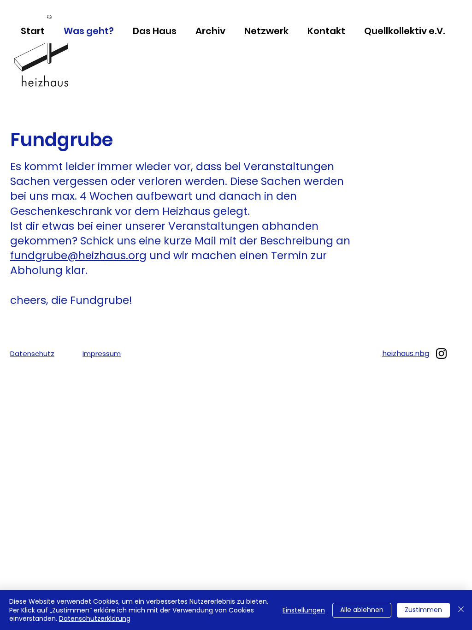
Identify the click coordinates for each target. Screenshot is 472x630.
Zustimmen (423, 609)
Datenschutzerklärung (94, 618)
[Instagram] (441, 353)
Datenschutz (32, 353)
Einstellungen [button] (304, 610)
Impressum (102, 353)
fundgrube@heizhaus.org (78, 255)
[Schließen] (460, 610)
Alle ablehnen (362, 609)
